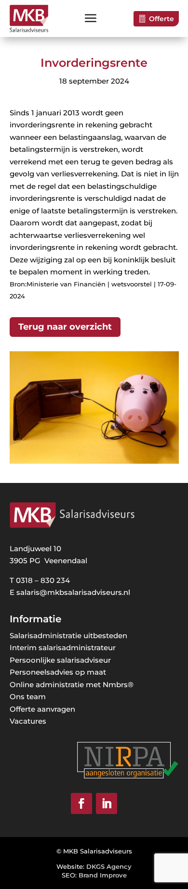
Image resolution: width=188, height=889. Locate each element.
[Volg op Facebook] (81, 803)
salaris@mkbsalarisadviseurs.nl (73, 592)
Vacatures (28, 721)
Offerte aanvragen (42, 709)
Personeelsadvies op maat (58, 672)
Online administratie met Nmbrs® (72, 684)
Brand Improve (103, 875)
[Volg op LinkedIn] (106, 803)
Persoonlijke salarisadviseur (60, 660)
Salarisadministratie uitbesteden (68, 635)
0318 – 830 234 (43, 580)
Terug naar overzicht (65, 326)
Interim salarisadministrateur (63, 647)
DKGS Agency (109, 866)
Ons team (28, 696)
